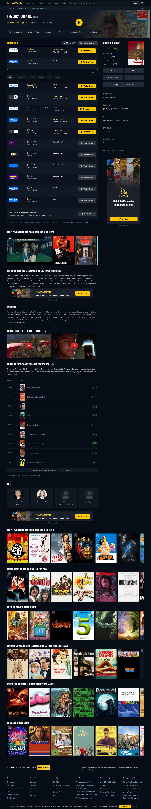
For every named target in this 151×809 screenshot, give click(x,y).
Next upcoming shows (130, 778)
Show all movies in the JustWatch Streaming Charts (52, 470)
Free (32, 77)
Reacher (33, 795)
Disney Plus (57, 792)
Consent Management (89, 770)
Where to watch (15, 32)
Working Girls (104, 789)
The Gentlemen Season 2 (132, 785)
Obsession (11, 782)
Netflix (56, 782)
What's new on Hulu (84, 798)
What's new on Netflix (84, 782)
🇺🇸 (87, 43)
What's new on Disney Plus (86, 794)
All (10, 77)
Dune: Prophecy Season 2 (132, 782)
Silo (31, 792)
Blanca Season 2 (129, 792)
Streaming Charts (77, 32)
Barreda (102, 785)
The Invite (11, 798)
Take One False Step (107, 792)
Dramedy (125, 120)
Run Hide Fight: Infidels (108, 782)
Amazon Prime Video (61, 785)
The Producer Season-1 (131, 789)
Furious (33, 782)
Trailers (61, 32)
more (31, 261)
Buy (49, 77)
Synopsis (48, 32)
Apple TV (56, 789)
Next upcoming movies (107, 778)
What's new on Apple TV (85, 791)
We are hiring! (43, 767)
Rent (41, 77)
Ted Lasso (33, 785)
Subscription (21, 77)
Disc (57, 77)
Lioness (33, 789)
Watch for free (33, 32)
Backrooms (11, 785)
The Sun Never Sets (106, 795)
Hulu (55, 795)
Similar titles (95, 32)
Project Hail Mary (13, 794)
